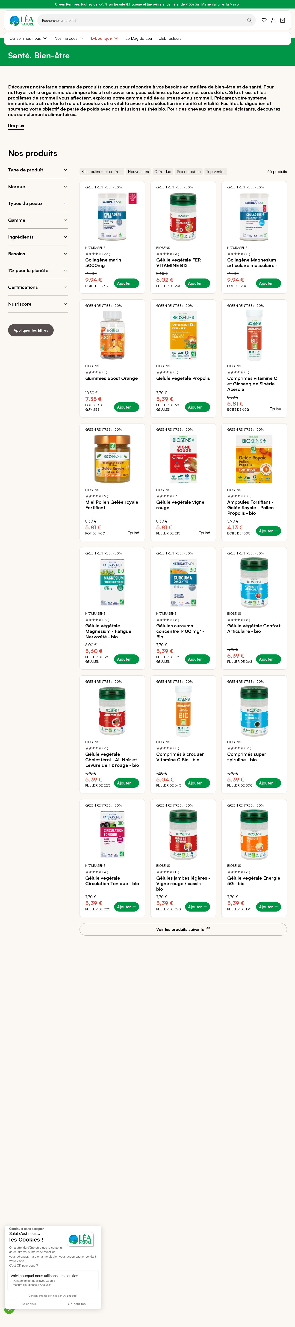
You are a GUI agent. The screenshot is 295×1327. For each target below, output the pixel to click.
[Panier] (282, 20)
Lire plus (16, 125)
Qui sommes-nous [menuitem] (25, 38)
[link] (264, 20)
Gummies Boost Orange (111, 378)
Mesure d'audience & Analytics (32, 1285)
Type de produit (25, 170)
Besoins (16, 253)
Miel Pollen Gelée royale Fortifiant (111, 504)
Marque (16, 186)
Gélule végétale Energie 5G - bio (253, 880)
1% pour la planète (28, 270)
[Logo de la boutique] (22, 20)
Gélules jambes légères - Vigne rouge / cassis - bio (183, 883)
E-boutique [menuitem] (101, 38)
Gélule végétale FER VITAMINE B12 (178, 262)
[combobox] (146, 20)
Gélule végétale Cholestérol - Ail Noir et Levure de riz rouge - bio (112, 759)
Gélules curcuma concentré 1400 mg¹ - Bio (180, 631)
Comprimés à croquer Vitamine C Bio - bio (180, 756)
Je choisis (29, 1304)
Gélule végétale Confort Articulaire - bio (253, 628)
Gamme (16, 220)
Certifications (23, 287)
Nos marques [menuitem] (65, 38)
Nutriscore (20, 304)
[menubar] (147, 38)
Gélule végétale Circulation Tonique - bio (112, 880)
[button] (9, 1308)
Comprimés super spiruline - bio (246, 756)
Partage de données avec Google (34, 1280)
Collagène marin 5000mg (103, 262)
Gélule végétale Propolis (183, 378)
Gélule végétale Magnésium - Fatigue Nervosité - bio (108, 631)
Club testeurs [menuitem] (170, 38)
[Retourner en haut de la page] (281, 933)
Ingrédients (21, 237)
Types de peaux (25, 203)
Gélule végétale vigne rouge (180, 504)
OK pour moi (77, 1304)
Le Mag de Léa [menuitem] (138, 38)
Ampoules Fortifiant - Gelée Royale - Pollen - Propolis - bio (252, 507)
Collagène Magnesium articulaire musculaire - (252, 262)
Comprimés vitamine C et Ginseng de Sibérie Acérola (252, 383)
